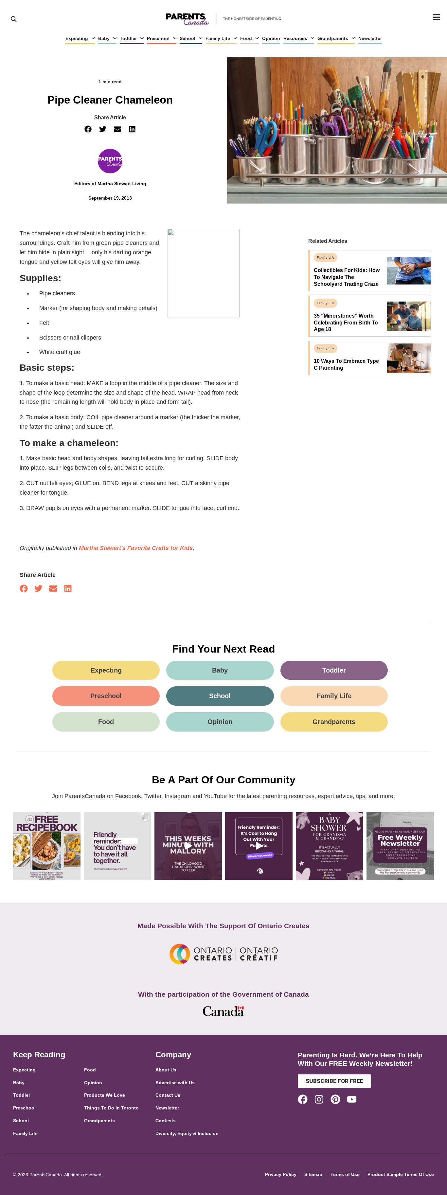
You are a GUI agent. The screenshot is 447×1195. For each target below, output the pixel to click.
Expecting (76, 38)
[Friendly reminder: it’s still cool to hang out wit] (259, 846)
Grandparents (332, 38)
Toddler (128, 38)
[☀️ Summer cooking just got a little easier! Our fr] (46, 846)
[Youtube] (352, 1099)
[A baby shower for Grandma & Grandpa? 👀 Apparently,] (329, 846)
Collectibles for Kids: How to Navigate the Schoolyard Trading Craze (347, 277)
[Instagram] (319, 1099)
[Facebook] (303, 1099)
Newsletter (370, 38)
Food (246, 38)
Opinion (271, 38)
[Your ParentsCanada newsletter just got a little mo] (400, 846)
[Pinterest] (335, 1099)
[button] (88, 129)
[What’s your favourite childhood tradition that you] (188, 846)
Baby (104, 38)
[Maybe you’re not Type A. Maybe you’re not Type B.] (117, 846)
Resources (295, 38)
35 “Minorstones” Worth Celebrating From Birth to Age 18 (346, 322)
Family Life (218, 38)
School (187, 38)
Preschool (158, 38)
